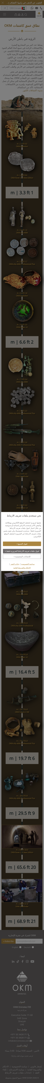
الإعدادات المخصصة (22, 556)
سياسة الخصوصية (28, 564)
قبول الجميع (22, 544)
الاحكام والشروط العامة (22, 568)
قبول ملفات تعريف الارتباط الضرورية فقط (22, 551)
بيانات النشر (14, 564)
